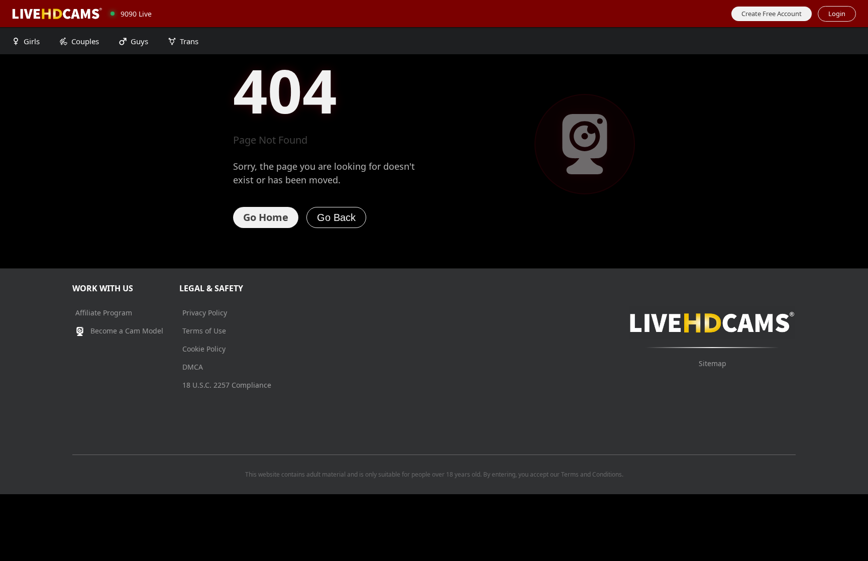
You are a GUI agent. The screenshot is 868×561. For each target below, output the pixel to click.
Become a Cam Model (125, 330)
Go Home (265, 217)
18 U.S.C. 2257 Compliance (226, 385)
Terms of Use (204, 330)
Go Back (336, 217)
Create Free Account (771, 13)
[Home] (57, 14)
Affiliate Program (103, 312)
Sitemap (712, 363)
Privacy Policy (204, 312)
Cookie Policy (204, 349)
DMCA (192, 367)
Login (836, 13)
